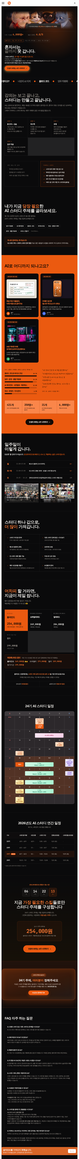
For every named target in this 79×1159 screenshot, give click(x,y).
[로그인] (75, 3)
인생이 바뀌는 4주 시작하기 (17, 68)
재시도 (72, 1151)
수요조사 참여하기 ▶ (38, 993)
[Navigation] (3, 3)
